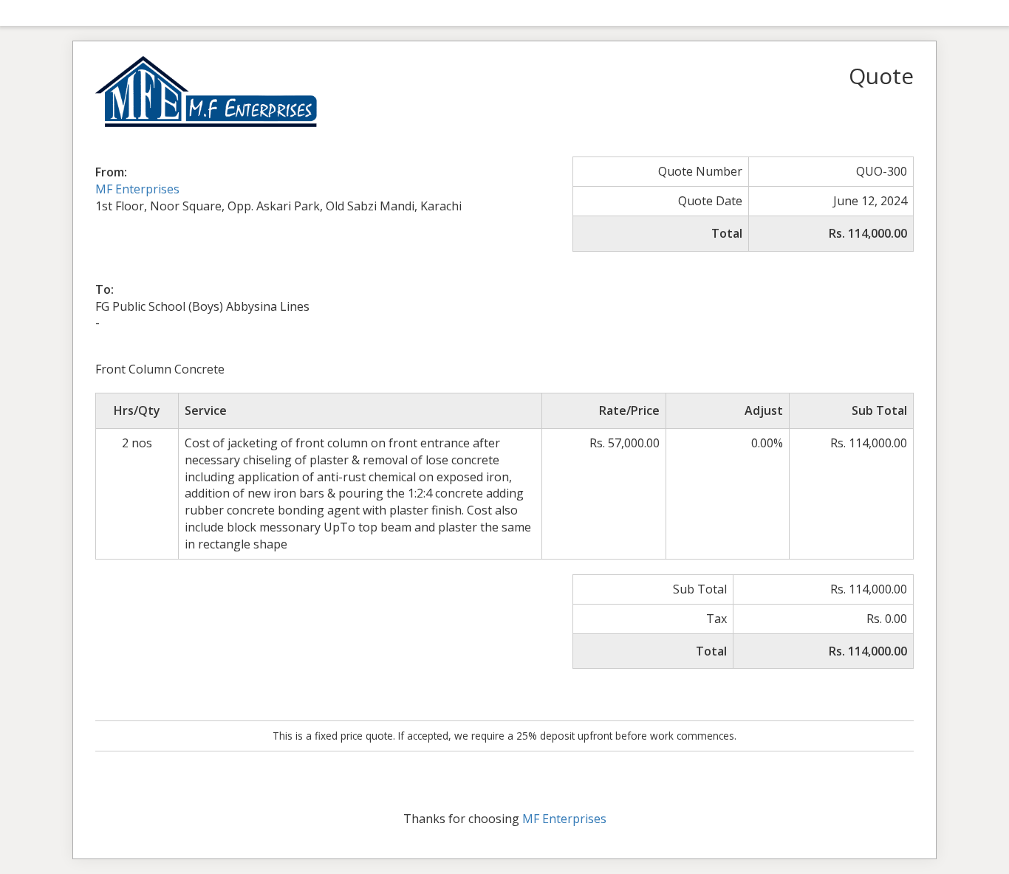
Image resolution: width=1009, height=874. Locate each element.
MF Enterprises (137, 189)
